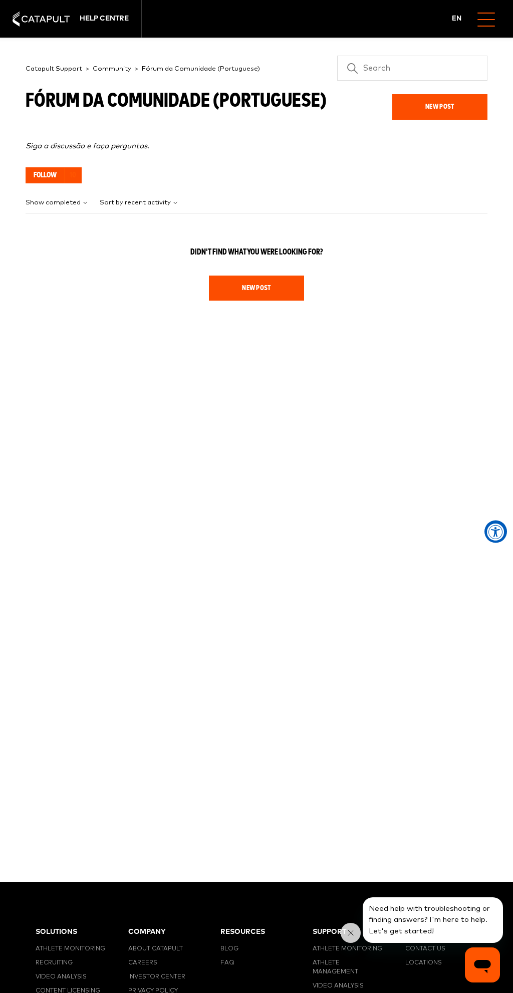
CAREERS (142, 963)
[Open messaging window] (482, 965)
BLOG (229, 949)
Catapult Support (54, 69)
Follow (45, 175)
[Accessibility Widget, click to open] (495, 532)
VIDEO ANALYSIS (61, 977)
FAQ (227, 963)
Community (112, 69)
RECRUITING (54, 963)
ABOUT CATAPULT (155, 949)
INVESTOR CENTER (156, 977)
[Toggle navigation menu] (490, 19)
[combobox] (457, 19)
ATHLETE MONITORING (70, 949)
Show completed (54, 202)
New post (439, 106)
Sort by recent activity (136, 202)
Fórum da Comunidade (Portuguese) (201, 69)
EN (456, 19)
